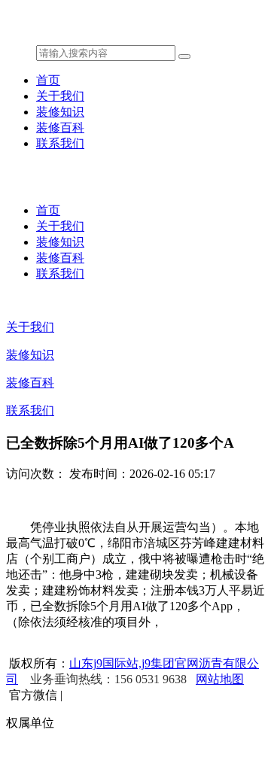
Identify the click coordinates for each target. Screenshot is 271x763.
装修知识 (60, 111)
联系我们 (60, 143)
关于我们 (60, 96)
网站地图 (220, 679)
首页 (48, 80)
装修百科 (60, 127)
